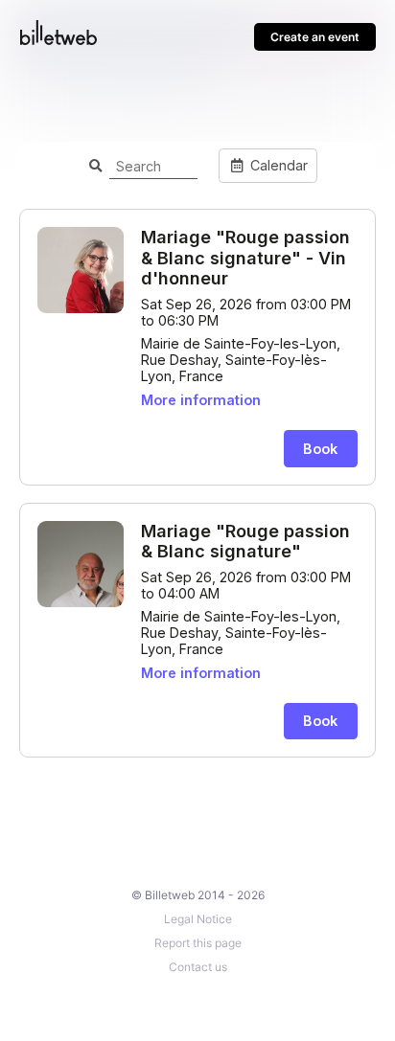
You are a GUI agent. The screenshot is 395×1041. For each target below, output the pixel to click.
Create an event (315, 37)
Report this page (198, 943)
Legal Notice (198, 919)
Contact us (198, 967)
